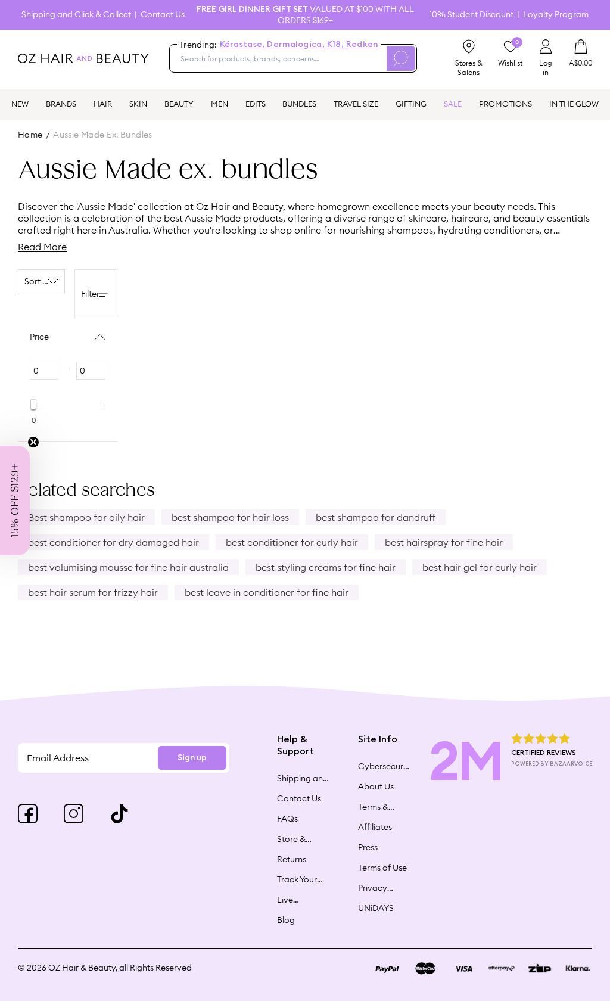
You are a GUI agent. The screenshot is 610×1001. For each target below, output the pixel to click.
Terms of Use (382, 867)
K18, (335, 45)
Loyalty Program (556, 15)
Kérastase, (242, 45)
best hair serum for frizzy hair (93, 592)
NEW (20, 103)
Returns (291, 859)
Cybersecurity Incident (384, 766)
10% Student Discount (471, 15)
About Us (376, 786)
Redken (362, 45)
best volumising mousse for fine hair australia (128, 567)
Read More (42, 247)
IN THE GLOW (574, 103)
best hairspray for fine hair (444, 542)
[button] (15, 500)
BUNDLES (299, 103)
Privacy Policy (372, 887)
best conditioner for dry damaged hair (113, 542)
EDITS (255, 103)
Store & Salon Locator (293, 839)
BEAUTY (179, 103)
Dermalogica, (295, 45)
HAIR (103, 103)
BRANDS (61, 103)
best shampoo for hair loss (230, 517)
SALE (453, 103)
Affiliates (375, 827)
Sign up (192, 758)
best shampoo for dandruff (375, 517)
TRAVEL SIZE (356, 103)
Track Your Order (297, 879)
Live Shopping (296, 899)
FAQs (287, 818)
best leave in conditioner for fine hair (266, 592)
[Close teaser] (33, 442)
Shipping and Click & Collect (76, 15)
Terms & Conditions (379, 806)
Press (368, 847)
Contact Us (163, 15)
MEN (219, 103)
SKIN (138, 103)
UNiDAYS (376, 908)
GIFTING (411, 103)
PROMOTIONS (505, 103)
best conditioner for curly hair (292, 542)
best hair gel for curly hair (479, 567)
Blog (286, 920)
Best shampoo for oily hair (86, 517)
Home (30, 134)
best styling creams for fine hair (326, 567)
